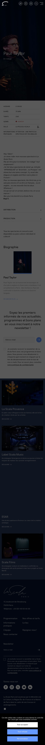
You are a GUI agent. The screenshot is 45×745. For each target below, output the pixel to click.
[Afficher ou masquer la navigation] (41, 3)
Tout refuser (23, 732)
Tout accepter (22, 725)
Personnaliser (22, 739)
